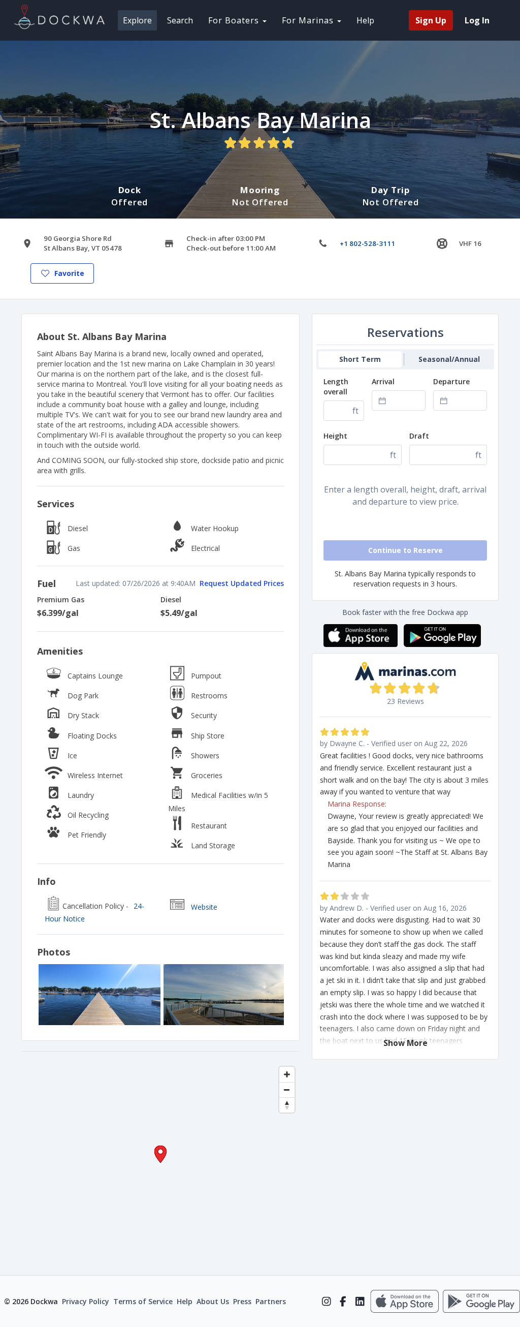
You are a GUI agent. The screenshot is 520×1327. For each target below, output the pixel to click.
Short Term (360, 359)
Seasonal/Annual (449, 359)
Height (335, 436)
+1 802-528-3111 (367, 243)
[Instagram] (326, 1301)
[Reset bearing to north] (287, 1105)
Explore (137, 20)
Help (365, 20)
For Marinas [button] (309, 20)
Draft (419, 436)
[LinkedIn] (359, 1301)
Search (180, 20)
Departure (451, 381)
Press (242, 1301)
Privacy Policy (85, 1301)
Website (204, 907)
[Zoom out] (287, 1089)
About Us (213, 1301)
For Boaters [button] (235, 20)
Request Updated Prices (242, 583)
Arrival (383, 381)
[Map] (160, 1163)
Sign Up (430, 20)
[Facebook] (343, 1301)
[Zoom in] (287, 1074)
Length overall (335, 386)
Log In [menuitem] (477, 20)
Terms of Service (143, 1301)
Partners (270, 1301)
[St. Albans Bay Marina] (99, 994)
